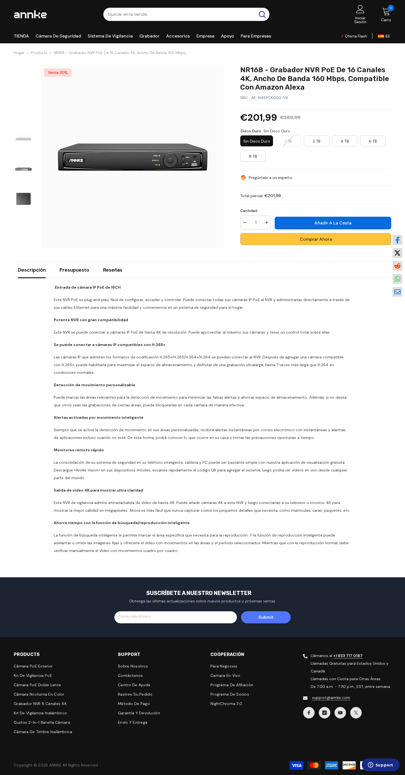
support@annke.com (331, 697)
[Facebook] (309, 712)
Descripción (32, 270)
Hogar (19, 52)
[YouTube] (340, 712)
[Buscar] (186, 14)
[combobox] (179, 14)
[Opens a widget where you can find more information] (380, 765)
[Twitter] (356, 712)
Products (39, 52)
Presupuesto (74, 270)
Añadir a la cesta (333, 223)
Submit (266, 617)
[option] (132, 157)
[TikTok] (324, 712)
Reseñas (112, 270)
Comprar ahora (316, 239)
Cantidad (248, 210)
